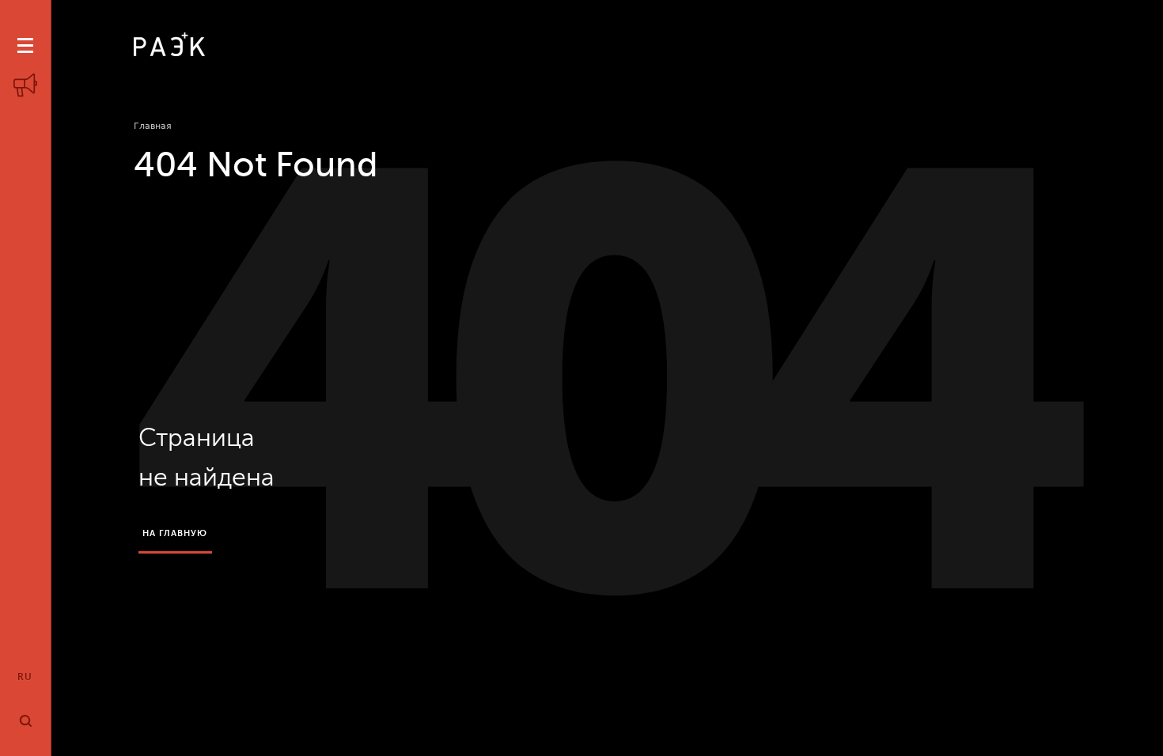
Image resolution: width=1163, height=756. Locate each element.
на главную (175, 533)
